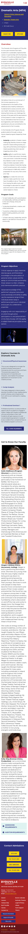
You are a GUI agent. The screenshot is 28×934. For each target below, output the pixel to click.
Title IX (17, 910)
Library (17, 905)
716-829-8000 (10, 890)
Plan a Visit (8, 921)
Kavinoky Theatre (20, 900)
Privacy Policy (4, 929)
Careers (3, 900)
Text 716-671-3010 (14, 859)
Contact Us (4, 910)
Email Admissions (14, 865)
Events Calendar (20, 898)
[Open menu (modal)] (25, 3)
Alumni (3, 898)
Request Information (8, 913)
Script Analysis (8, 387)
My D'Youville (5, 905)
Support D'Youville (8, 917)
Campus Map (5, 903)
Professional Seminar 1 (11, 405)
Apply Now (20, 34)
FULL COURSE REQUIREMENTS (14, 429)
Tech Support (19, 907)
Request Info (7, 34)
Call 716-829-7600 (14, 870)
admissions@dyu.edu (10, 893)
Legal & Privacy (19, 903)
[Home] (7, 3)
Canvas (3, 907)
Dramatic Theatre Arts (11, 19)
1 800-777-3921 (11, 892)
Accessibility (12, 929)
